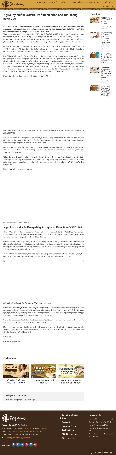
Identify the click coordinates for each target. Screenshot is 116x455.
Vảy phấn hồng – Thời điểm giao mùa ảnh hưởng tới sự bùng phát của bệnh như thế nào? (106, 38)
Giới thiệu (53, 2)
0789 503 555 (37, 431)
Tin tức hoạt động (68, 438)
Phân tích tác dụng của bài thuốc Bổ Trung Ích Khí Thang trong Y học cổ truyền (106, 72)
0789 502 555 (27, 431)
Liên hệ (106, 7)
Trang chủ (42, 2)
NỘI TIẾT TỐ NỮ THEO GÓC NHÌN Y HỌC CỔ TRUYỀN (106, 21)
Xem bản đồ (42, 428)
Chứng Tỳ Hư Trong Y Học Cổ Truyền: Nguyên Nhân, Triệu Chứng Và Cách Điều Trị (106, 58)
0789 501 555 (16, 431)
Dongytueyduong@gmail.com (19, 438)
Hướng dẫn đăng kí (69, 426)
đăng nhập (18, 400)
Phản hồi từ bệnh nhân (70, 434)
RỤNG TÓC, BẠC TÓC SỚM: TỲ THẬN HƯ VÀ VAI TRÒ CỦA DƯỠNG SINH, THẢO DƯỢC (106, 91)
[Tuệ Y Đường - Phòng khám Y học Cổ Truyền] (15, 5)
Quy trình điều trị (68, 430)
